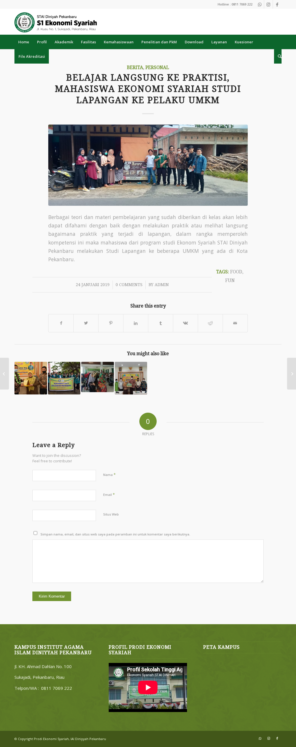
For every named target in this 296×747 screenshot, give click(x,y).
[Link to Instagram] (268, 4)
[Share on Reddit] (210, 323)
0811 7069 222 (56, 688)
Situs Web (111, 514)
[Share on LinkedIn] (135, 323)
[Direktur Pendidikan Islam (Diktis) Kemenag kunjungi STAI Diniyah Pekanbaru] (30, 378)
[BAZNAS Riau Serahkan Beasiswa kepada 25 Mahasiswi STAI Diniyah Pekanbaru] (131, 378)
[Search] (278, 56)
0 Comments (129, 284)
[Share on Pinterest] (111, 323)
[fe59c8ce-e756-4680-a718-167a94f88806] (148, 165)
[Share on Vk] (185, 323)
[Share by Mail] (235, 323)
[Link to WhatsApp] (260, 4)
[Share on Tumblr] (160, 323)
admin (162, 284)
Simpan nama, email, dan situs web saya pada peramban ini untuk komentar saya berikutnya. (115, 534)
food (236, 272)
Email (109, 494)
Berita (135, 67)
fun (230, 280)
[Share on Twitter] (86, 323)
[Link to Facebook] (277, 4)
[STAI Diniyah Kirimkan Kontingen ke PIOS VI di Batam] (64, 378)
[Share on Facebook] (61, 323)
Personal (157, 67)
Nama (109, 474)
